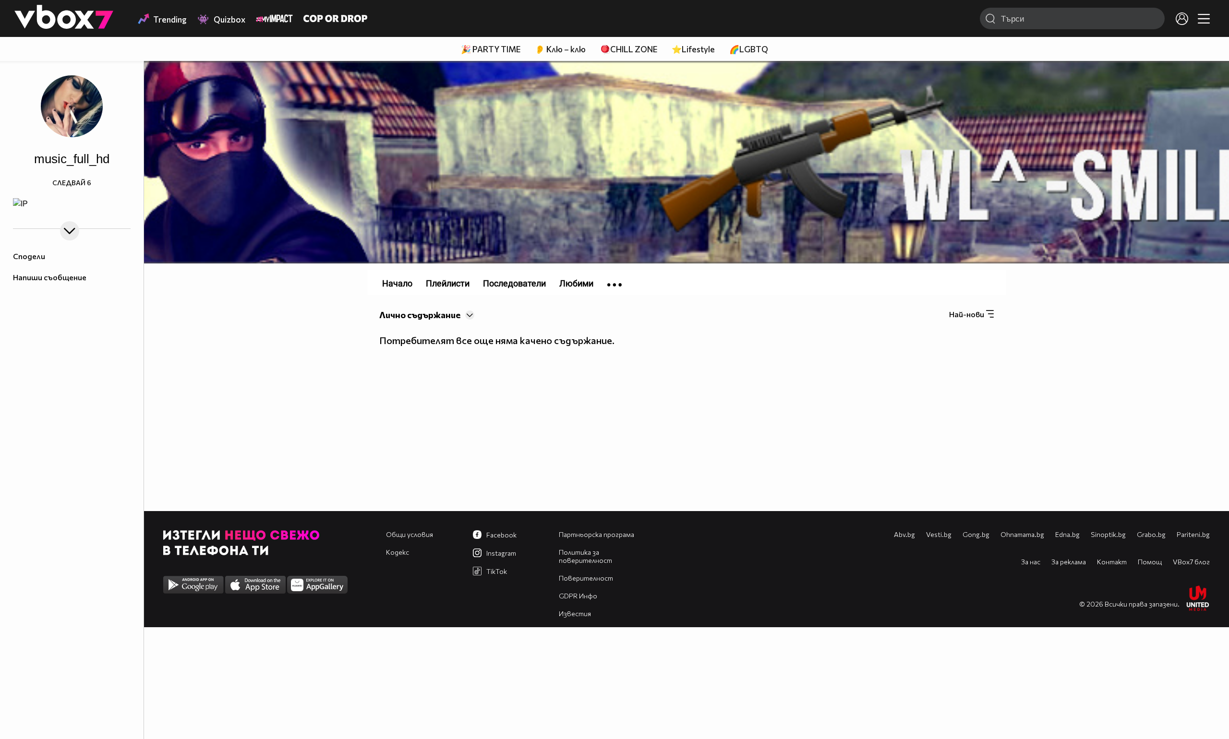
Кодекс (397, 552)
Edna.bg (1067, 534)
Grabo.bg (1151, 534)
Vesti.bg (939, 534)
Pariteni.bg (1193, 534)
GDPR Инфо (578, 596)
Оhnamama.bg (1022, 534)
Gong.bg (976, 534)
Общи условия (409, 534)
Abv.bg (904, 534)
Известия (575, 613)
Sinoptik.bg (1108, 534)
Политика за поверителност (585, 556)
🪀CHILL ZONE (628, 49)
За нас (1030, 562)
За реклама (1068, 562)
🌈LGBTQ (748, 49)
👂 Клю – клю (560, 49)
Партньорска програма (596, 534)
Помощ (1150, 562)
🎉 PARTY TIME (490, 49)
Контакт (1112, 562)
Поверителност (586, 578)
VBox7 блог (1191, 562)
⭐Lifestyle (693, 49)
